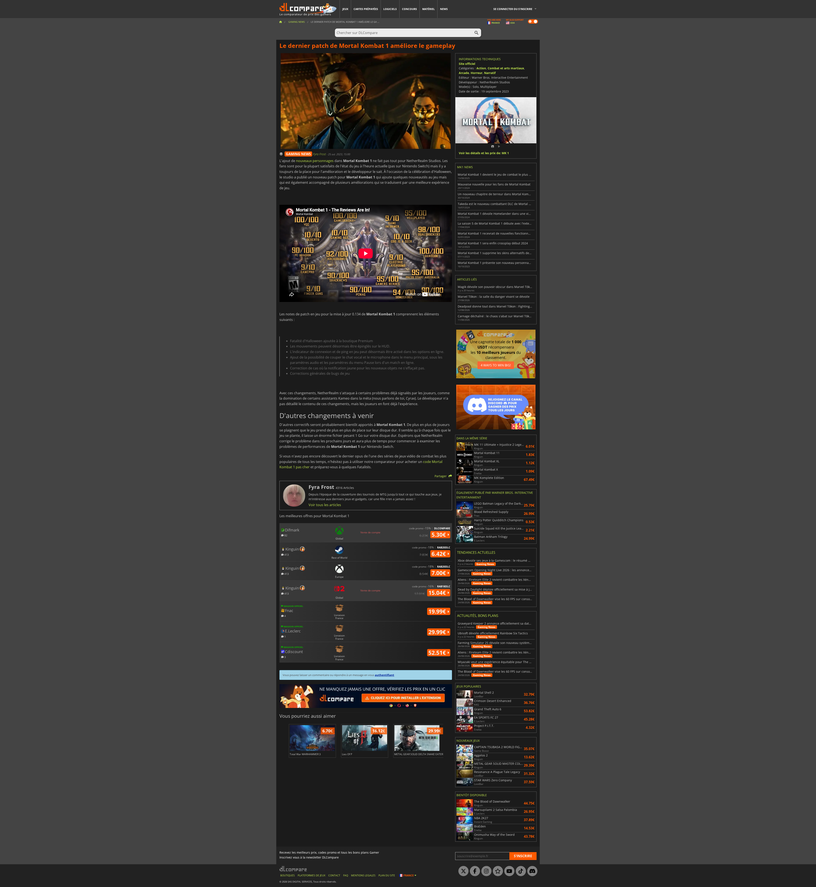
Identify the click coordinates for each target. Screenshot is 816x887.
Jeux (345, 9)
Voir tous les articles (325, 505)
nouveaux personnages (315, 160)
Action (481, 68)
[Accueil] (280, 21)
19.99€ (437, 611)
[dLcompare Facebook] (474, 871)
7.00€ (439, 573)
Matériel (428, 9)
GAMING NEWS (298, 154)
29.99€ (437, 632)
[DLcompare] (293, 868)
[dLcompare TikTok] (519, 871)
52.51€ (437, 652)
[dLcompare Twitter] (462, 871)
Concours (409, 9)
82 (285, 535)
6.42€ (439, 553)
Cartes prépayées (366, 9)
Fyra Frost (320, 154)
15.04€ (437, 592)
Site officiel (467, 64)
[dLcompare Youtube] (508, 871)
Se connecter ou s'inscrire (512, 9)
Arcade (464, 73)
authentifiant (384, 675)
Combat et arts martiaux (506, 68)
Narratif (490, 73)
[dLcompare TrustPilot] (497, 871)
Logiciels (390, 9)
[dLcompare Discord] (531, 871)
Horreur (476, 73)
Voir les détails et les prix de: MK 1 (484, 153)
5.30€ (439, 534)
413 (286, 554)
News (444, 9)
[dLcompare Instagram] (485, 871)
